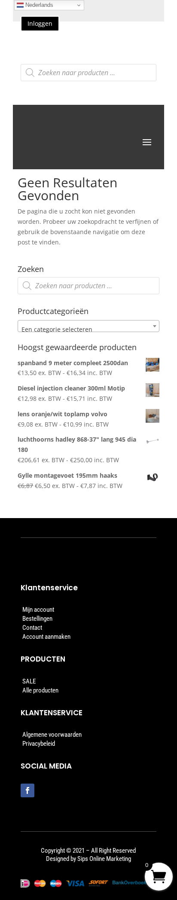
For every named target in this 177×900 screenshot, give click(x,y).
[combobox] (88, 326)
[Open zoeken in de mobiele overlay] (89, 72)
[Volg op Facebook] (27, 790)
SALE (29, 681)
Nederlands (38, 5)
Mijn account (38, 609)
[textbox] (88, 329)
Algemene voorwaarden (52, 734)
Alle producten (40, 690)
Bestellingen (37, 618)
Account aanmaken (46, 637)
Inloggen (39, 23)
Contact (32, 628)
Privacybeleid (38, 743)
